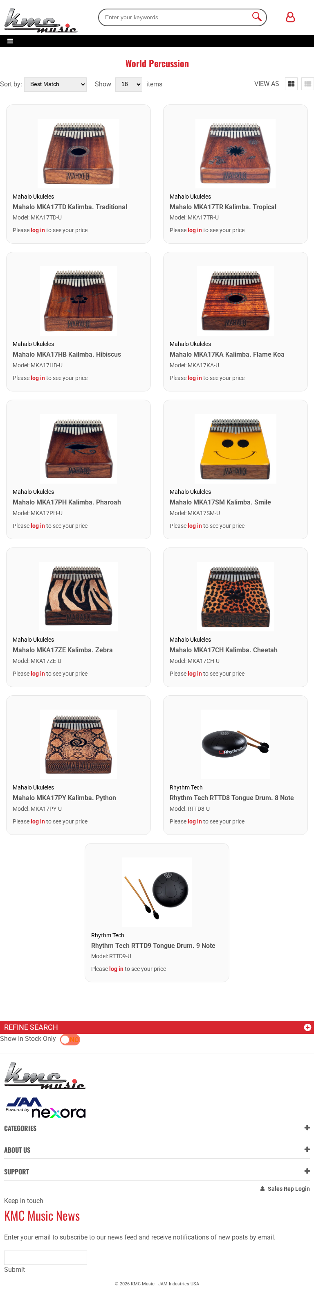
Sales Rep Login (289, 1188)
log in (38, 230)
